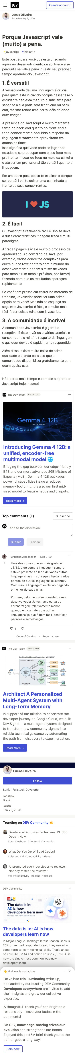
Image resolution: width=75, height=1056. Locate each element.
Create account (60, 5)
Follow (37, 781)
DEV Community (36, 822)
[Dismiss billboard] (69, 971)
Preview (34, 542)
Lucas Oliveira (22, 14)
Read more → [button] (15, 501)
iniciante (28, 52)
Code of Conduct (26, 636)
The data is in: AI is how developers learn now (28, 931)
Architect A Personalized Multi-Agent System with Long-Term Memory (32, 700)
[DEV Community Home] (14, 5)
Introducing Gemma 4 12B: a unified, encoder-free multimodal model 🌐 (37, 453)
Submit (16, 542)
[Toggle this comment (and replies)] (4, 563)
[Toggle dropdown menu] (69, 395)
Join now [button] (13, 1049)
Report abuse (51, 636)
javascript (11, 52)
